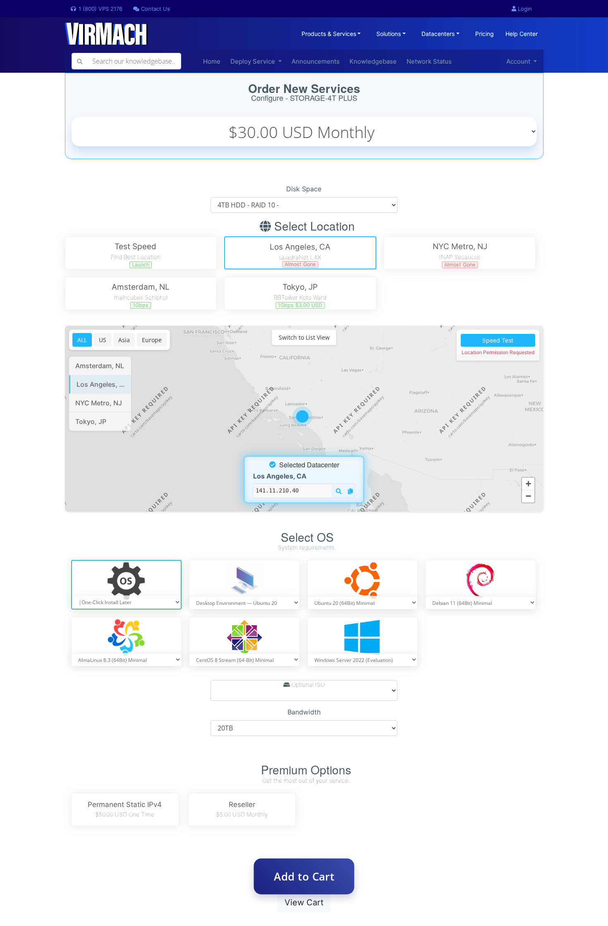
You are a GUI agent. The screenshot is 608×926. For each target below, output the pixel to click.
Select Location (313, 226)
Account (519, 61)
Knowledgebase (373, 61)
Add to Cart (304, 876)
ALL (82, 340)
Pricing (484, 33)
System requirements (306, 547)
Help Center (521, 33)
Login (524, 8)
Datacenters (438, 33)
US (102, 340)
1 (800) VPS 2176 (99, 8)
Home (211, 61)
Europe (152, 340)
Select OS (307, 537)
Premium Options (306, 770)
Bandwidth (304, 712)
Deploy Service (253, 61)
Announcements (316, 61)
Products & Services (329, 33)
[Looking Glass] (339, 491)
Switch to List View (304, 337)
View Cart (304, 902)
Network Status (429, 61)
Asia (124, 340)
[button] (304, 418)
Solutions (388, 33)
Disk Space (303, 189)
